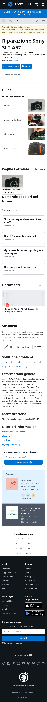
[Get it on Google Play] (35, 613)
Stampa (28, 568)
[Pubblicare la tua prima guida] (33, 495)
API (3, 588)
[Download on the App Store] (34, 605)
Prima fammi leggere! (13, 643)
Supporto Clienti (9, 572)
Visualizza (38, 347)
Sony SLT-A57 (13, 20)
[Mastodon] (28, 663)
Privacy (5, 605)
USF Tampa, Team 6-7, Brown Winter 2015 (31, 511)
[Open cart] (36, 4)
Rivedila (36, 32)
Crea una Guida (12, 66)
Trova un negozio (32, 584)
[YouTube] (23, 663)
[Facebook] (8, 663)
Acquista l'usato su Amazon (13, 432)
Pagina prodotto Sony (11, 444)
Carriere (5, 580)
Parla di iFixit (7, 576)
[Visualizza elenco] (40, 285)
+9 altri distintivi (26, 499)
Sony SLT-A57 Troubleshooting (14, 366)
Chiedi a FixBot (21, 462)
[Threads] (38, 663)
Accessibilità (7, 601)
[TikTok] (3, 663)
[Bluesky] (33, 663)
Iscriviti (23, 638)
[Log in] (42, 4)
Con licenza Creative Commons (23, 692)
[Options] (3, 20)
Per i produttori (31, 588)
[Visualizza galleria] (44, 285)
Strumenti (10, 326)
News (27, 572)
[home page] (15, 4)
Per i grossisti (30, 580)
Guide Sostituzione (13, 96)
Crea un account (23, 14)
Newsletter (6, 584)
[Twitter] (13, 663)
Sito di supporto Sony (11, 440)
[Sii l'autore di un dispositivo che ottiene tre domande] (28, 495)
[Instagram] (18, 663)
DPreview (6, 436)
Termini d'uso (7, 609)
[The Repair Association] (43, 663)
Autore (10, 473)
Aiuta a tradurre (21, 655)
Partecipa (28, 576)
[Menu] (4, 4)
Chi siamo (6, 568)
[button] (29, 4)
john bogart (14, 60)
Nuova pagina (39, 169)
